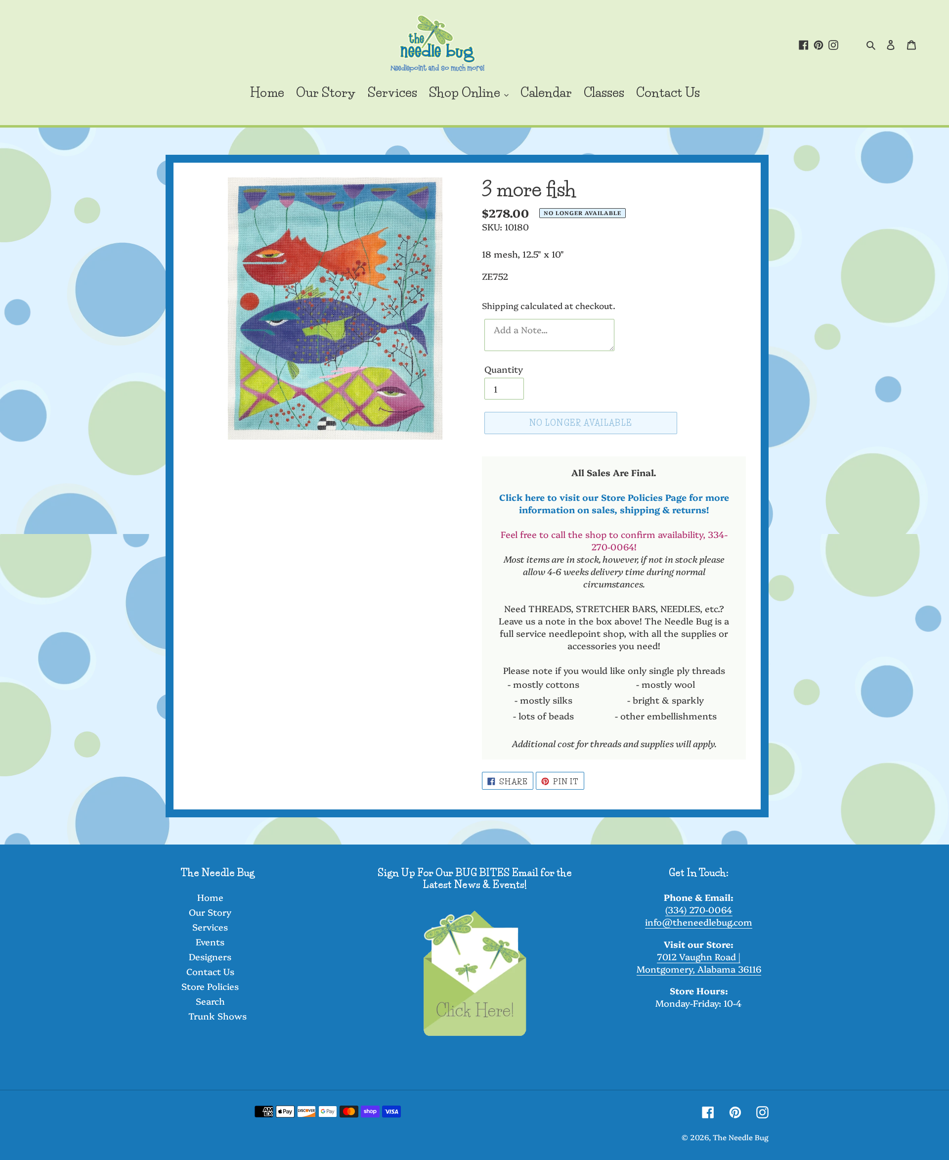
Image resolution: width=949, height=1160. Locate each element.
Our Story (210, 912)
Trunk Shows (217, 1016)
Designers (210, 956)
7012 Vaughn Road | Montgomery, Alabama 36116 (699, 962)
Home (210, 897)
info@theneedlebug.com (698, 922)
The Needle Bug (741, 1137)
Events (210, 942)
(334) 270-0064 (699, 909)
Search (210, 1001)
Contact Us (210, 971)
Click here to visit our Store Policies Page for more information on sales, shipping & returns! (614, 503)
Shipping (500, 305)
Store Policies (210, 986)
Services (210, 927)
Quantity (503, 369)
